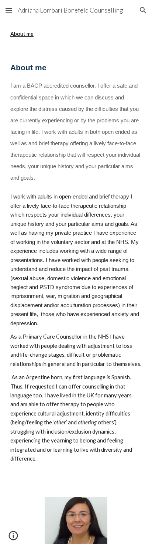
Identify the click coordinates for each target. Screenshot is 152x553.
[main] (76, 262)
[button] (9, 10)
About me (22, 34)
